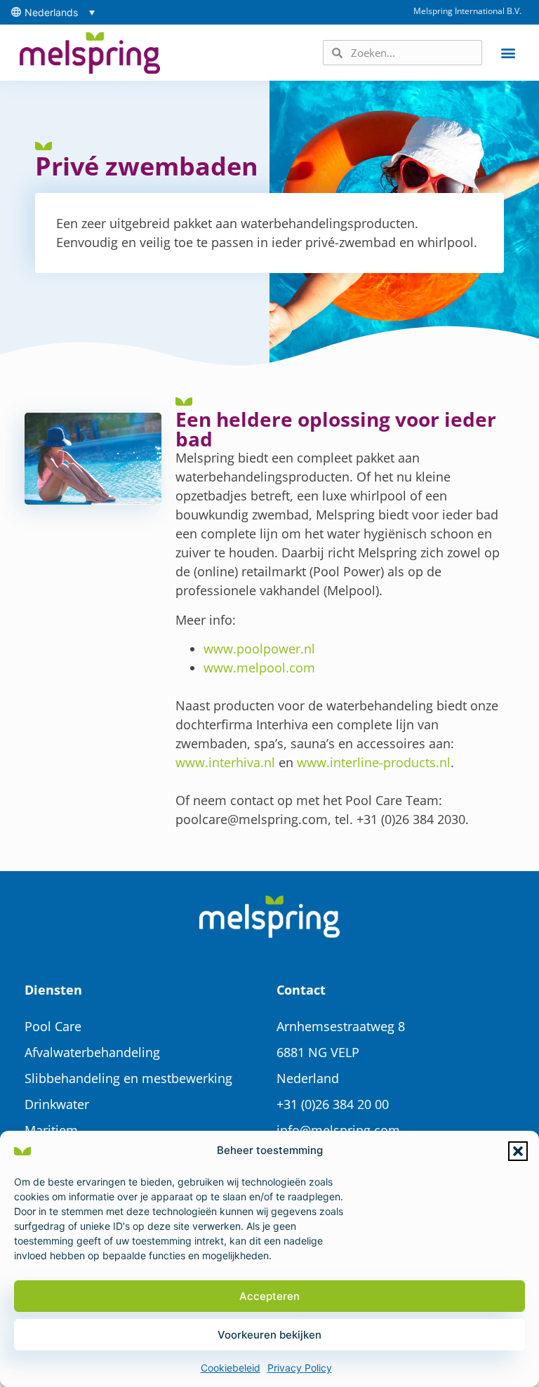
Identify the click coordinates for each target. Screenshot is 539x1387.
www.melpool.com (259, 667)
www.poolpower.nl (259, 648)
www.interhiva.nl (225, 762)
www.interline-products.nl (374, 762)
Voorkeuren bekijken (269, 1334)
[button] (518, 1151)
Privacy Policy (299, 1368)
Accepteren (269, 1296)
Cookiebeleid (230, 1368)
